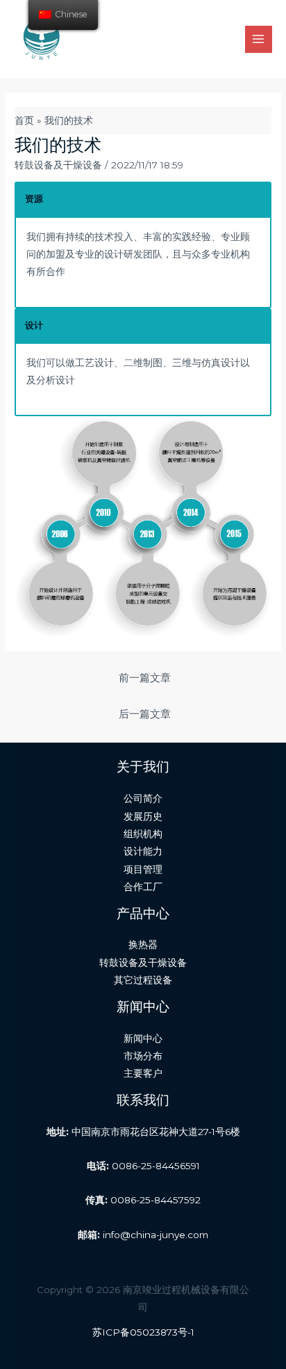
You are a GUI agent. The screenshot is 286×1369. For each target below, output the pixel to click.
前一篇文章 (145, 678)
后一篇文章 (145, 714)
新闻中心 (143, 1038)
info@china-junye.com (155, 1234)
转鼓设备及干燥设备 (58, 165)
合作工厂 (143, 886)
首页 (24, 120)
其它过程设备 (143, 980)
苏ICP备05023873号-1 (143, 1332)
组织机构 (143, 833)
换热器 (143, 944)
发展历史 (143, 816)
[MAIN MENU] (258, 39)
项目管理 (143, 869)
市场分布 (143, 1055)
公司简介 (143, 798)
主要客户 (143, 1073)
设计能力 (143, 851)
